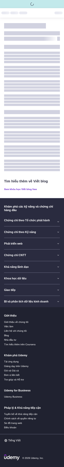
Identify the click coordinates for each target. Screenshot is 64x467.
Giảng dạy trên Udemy (16, 366)
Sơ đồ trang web (13, 423)
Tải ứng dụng (11, 361)
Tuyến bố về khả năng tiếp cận (20, 414)
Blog (6, 335)
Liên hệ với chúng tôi (15, 330)
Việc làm (8, 326)
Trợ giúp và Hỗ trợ (14, 379)
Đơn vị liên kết (11, 375)
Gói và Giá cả (11, 370)
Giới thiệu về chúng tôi (16, 322)
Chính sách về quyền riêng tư (20, 418)
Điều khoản (10, 427)
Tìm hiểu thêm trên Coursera (19, 344)
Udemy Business (13, 396)
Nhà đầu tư (10, 339)
